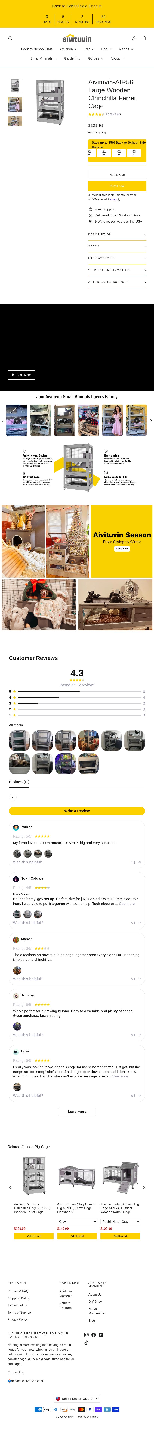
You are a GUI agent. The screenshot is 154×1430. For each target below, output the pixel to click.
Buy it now (117, 185)
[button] (104, 115)
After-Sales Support (108, 282)
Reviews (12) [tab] (19, 782)
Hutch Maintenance (97, 1311)
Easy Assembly (102, 258)
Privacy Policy (18, 1319)
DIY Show (95, 1301)
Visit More (24, 374)
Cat (87, 49)
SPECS (94, 246)
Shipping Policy (19, 1298)
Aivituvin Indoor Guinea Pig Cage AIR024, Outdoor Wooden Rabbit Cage (119, 1208)
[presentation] (10, 1188)
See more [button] (126, 904)
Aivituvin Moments (66, 1294)
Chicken (67, 49)
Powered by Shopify (87, 1416)
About (116, 58)
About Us (94, 1294)
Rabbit (124, 49)
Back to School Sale (37, 49)
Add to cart (34, 1236)
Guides (94, 58)
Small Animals (42, 58)
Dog (105, 49)
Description (100, 234)
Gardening (72, 58)
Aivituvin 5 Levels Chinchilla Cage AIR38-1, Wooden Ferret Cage (32, 1208)
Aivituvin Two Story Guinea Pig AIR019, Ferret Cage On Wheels (76, 1208)
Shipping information (109, 270)
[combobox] (13, 797)
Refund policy (17, 1305)
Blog (91, 1320)
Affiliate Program (66, 1305)
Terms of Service (19, 1312)
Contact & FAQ (18, 1291)
